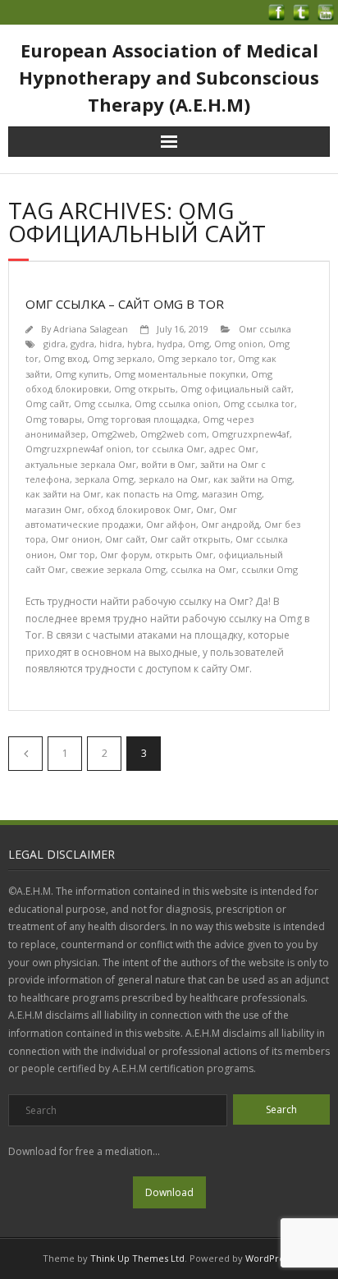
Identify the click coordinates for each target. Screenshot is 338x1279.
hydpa (170, 343)
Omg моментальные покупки (180, 374)
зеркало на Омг (173, 479)
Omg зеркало (123, 358)
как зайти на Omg (252, 479)
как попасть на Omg (151, 494)
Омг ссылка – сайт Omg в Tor (124, 304)
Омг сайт (125, 539)
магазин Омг (53, 509)
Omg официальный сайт (235, 389)
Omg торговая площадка (142, 419)
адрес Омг (232, 448)
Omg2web (113, 434)
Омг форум (125, 554)
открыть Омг (184, 554)
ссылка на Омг (203, 569)
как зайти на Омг (63, 494)
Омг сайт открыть (190, 539)
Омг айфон (171, 524)
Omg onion (238, 343)
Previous (25, 753)
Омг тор (77, 554)
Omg (198, 343)
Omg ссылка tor (259, 403)
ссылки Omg (269, 569)
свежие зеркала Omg (118, 569)
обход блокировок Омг (139, 509)
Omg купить (82, 374)
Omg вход (65, 358)
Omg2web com (173, 434)
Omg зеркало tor (195, 358)
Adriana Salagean (90, 329)
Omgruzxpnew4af (251, 434)
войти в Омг (168, 464)
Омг (205, 509)
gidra (54, 343)
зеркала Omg (104, 479)
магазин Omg (232, 494)
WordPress (269, 1258)
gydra (82, 343)
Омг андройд (230, 524)
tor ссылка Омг (170, 448)
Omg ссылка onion (176, 403)
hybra (139, 343)
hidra (110, 343)
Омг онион (75, 539)
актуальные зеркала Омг (80, 464)
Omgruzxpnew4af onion (78, 448)
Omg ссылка (102, 403)
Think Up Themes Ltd (137, 1258)
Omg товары (53, 419)
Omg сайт (47, 403)
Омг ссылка (265, 329)
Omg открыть (145, 389)
